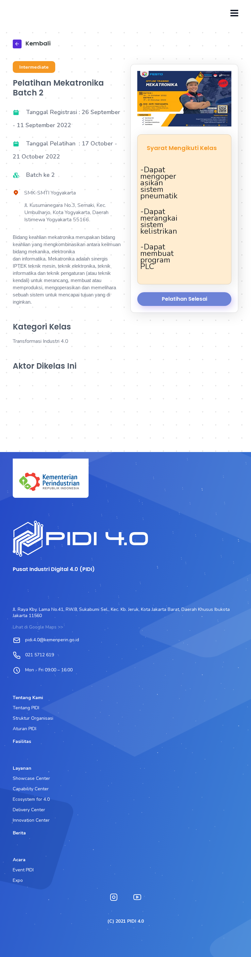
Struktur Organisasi (33, 718)
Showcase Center (31, 778)
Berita (19, 833)
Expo (18, 880)
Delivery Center (29, 810)
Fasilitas (22, 741)
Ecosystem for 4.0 (31, 799)
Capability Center (31, 789)
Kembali (37, 43)
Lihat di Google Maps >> (38, 627)
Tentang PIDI (26, 708)
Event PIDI (23, 870)
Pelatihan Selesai (184, 299)
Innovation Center (31, 820)
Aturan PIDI (24, 729)
